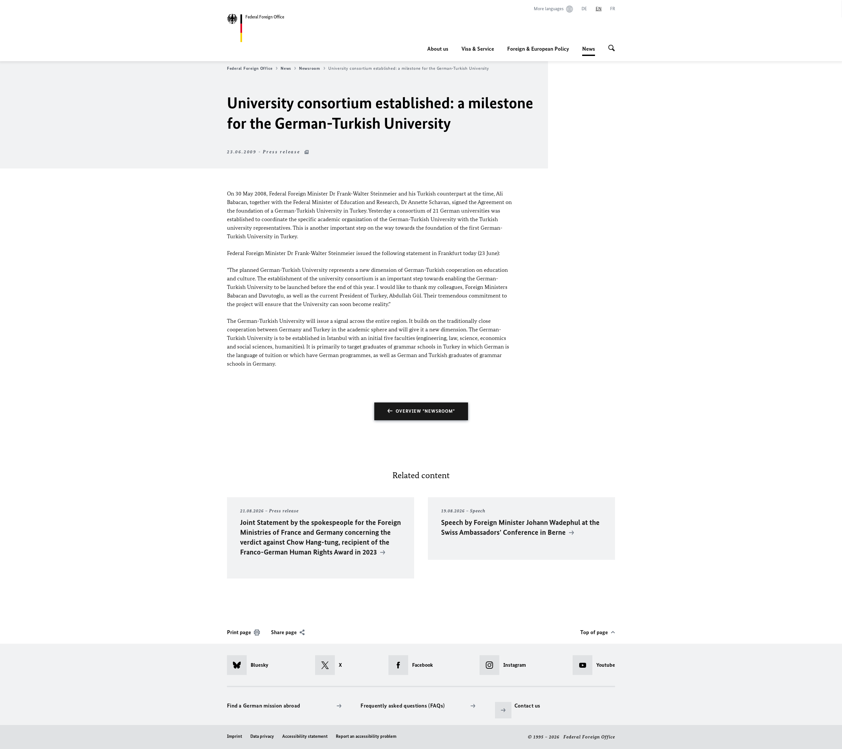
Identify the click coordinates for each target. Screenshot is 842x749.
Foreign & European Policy (538, 48)
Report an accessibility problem (366, 736)
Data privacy (262, 736)
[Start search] (611, 48)
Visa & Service (477, 48)
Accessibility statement (305, 736)
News (588, 50)
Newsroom (309, 68)
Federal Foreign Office (250, 68)
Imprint (234, 736)
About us (437, 48)
